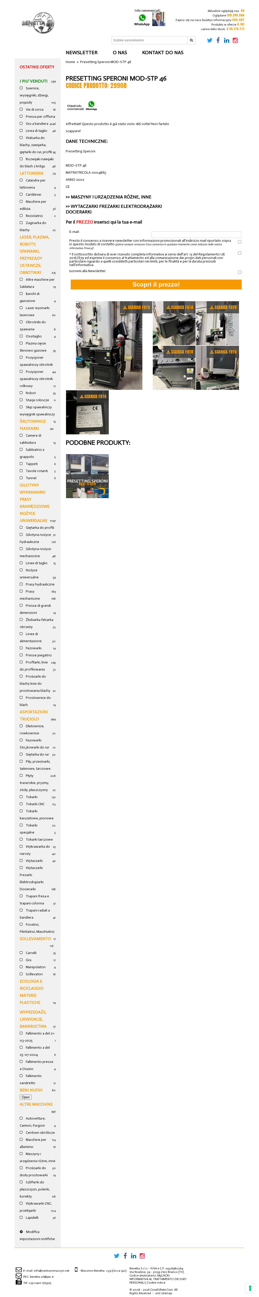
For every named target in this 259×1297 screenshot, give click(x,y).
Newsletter (82, 52)
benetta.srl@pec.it (42, 1277)
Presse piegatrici (38, 655)
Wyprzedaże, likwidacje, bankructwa (33, 1019)
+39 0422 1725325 (40, 1283)
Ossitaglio (33, 336)
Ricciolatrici (34, 216)
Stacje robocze (37, 400)
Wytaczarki (34, 861)
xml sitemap (163, 1293)
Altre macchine (36, 1104)
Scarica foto (139, 307)
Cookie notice (156, 1282)
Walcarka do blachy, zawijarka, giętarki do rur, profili (36, 145)
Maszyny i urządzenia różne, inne (111, 197)
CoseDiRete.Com (161, 1289)
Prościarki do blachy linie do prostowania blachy (35, 683)
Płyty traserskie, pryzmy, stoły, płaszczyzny (34, 783)
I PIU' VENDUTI (34, 81)
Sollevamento (35, 938)
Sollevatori (34, 974)
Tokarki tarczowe (39, 839)
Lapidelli (31, 1217)
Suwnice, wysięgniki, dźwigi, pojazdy (34, 95)
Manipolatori (35, 967)
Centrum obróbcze (40, 1132)
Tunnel (30, 478)
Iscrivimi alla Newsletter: (87, 271)
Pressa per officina (40, 116)
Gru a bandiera (36, 123)
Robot (30, 393)
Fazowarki (33, 648)
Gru (28, 960)
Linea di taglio (36, 131)
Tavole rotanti (36, 471)
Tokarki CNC (35, 804)
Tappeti (31, 464)
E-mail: (74, 232)
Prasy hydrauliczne (40, 584)
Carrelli (30, 953)
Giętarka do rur (37, 754)
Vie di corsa (34, 109)
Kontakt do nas (162, 52)
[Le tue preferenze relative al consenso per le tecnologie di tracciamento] (250, 1288)
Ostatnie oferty (37, 67)
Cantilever (33, 194)
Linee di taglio (36, 563)
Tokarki (31, 797)
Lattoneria (32, 173)
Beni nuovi (31, 1090)
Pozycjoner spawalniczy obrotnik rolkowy (36, 379)
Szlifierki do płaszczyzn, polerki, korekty (35, 1189)
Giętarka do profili (39, 527)
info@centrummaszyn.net (51, 1270)
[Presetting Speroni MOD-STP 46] (109, 345)
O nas (120, 52)
